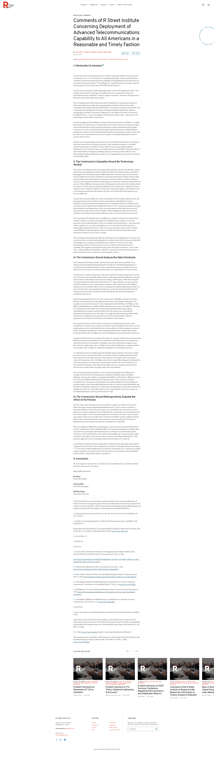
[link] (56, 740)
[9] (74, 574)
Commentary (95, 725)
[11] (74, 589)
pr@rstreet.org (70, 728)
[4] (74, 536)
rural (124, 592)
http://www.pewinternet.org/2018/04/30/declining (92, 559)
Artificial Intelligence (125, 681)
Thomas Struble (90, 52)
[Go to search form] (203, 5)
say (134, 559)
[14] (74, 612)
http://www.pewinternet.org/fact (85, 569)
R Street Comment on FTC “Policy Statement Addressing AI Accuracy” (120, 690)
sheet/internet (104, 569)
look (117, 592)
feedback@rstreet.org (62, 735)
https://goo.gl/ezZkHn (89, 632)
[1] (74, 501)
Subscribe (156, 729)
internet (76, 561)
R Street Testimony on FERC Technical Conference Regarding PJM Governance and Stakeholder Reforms (151, 690)
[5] (74, 541)
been (85, 561)
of (120, 559)
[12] (74, 599)
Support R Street (114, 727)
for (93, 561)
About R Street (113, 722)
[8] (74, 567)
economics (77, 594)
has (80, 561)
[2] (74, 513)
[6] (74, 546)
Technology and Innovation (115, 59)
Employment (113, 725)
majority (115, 559)
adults (129, 559)
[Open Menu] (208, 5)
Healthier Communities (84, 683)
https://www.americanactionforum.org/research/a (96, 592)
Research (94, 722)
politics (119, 577)
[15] (74, 632)
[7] (74, 552)
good (89, 561)
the (137, 559)
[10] (74, 582)
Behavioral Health (180, 681)
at (120, 592)
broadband (114, 569)
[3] (74, 521)
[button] (136, 53)
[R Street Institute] (8, 5)
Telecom (126, 59)
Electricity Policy (149, 681)
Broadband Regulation (83, 59)
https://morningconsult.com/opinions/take (99, 577)
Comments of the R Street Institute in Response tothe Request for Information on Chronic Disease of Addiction (183, 691)
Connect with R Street (125, 5)
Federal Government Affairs (114, 683)
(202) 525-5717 (60, 733)
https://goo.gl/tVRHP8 (81, 642)
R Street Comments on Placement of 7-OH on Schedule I (84, 690)
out (124, 577)
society (97, 561)
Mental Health (187, 683)
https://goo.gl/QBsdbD (127, 584)
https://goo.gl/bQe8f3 (120, 531)
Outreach (104, 5)
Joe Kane (79, 52)
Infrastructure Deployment (99, 59)
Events (112, 5)
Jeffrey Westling (104, 52)
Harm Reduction (191, 681)
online (124, 559)
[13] (74, 607)
